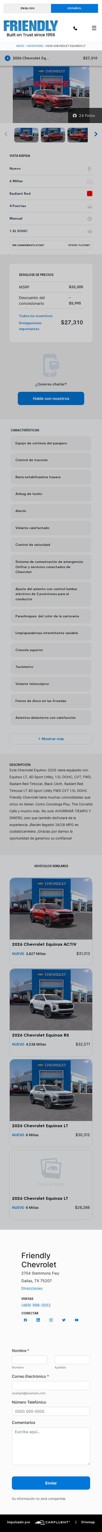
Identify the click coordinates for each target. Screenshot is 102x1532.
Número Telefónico (29, 1402)
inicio (20, 46)
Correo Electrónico (30, 1376)
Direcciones (31, 1288)
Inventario (35, 46)
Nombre (20, 1350)
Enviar (51, 1483)
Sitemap (85, 1522)
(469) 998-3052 (36, 1305)
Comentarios (23, 1422)
